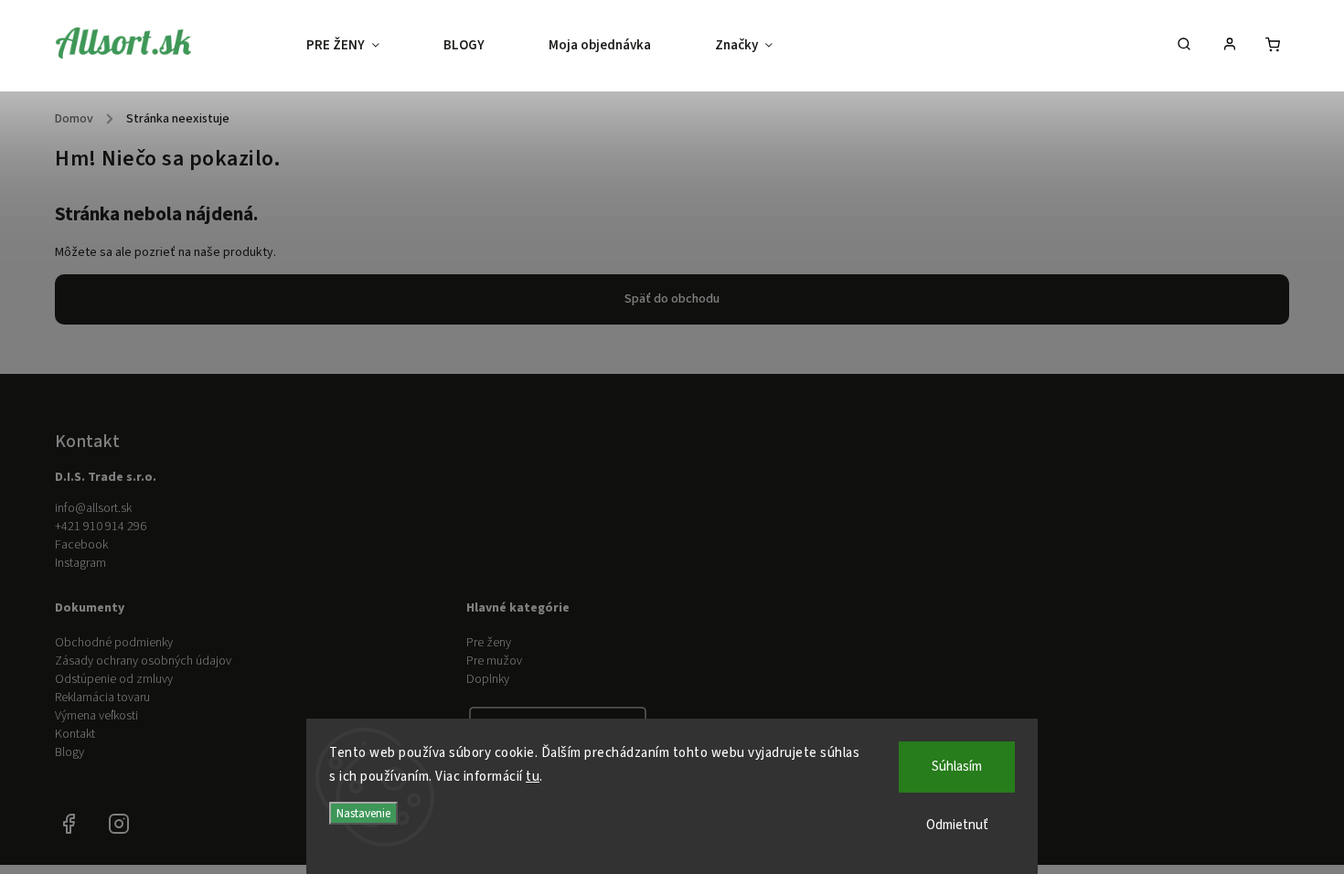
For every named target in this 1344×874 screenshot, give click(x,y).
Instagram (80, 563)
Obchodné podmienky (114, 643)
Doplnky (487, 679)
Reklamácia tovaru (102, 697)
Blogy (69, 752)
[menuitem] (358, 45)
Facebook (81, 545)
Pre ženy (488, 643)
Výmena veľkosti (96, 716)
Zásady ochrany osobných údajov (143, 661)
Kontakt (75, 734)
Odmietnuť (957, 825)
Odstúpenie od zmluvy (114, 679)
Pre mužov (494, 661)
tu (532, 776)
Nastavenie (363, 813)
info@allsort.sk (93, 508)
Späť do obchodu (672, 299)
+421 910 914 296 (100, 526)
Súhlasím (957, 766)
